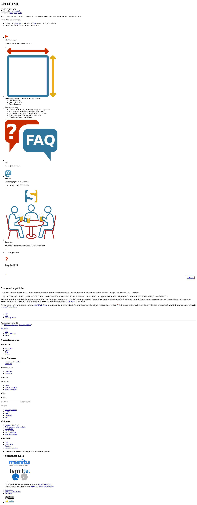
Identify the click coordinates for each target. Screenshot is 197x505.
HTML (7, 412)
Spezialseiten (9, 429)
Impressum (8, 493)
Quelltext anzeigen (11, 387)
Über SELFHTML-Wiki (13, 492)
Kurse (34, 23)
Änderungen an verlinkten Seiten (15, 427)
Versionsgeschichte (11, 389)
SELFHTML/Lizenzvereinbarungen (42, 486)
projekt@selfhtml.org (9, 307)
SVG (6, 417)
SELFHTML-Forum (40, 305)
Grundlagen (18, 23)
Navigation (13, 13)
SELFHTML (9, 348)
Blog (6, 352)
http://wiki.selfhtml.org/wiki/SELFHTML (17, 325)
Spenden (8, 446)
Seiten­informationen (11, 434)
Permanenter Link (11, 432)
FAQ (6, 314)
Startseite (16, 11)
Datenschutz (9, 490)
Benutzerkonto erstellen (12, 362)
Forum (7, 350)
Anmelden (8, 364)
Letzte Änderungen (11, 448)
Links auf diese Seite (11, 425)
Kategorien (4, 328)
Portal (7, 335)
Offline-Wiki (9, 444)
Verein (7, 354)
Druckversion (9, 431)
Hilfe (6, 316)
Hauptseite (8, 372)
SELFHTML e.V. (10, 334)
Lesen (7, 386)
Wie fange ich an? (11, 317)
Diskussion (8, 373)
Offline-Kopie (70, 301)
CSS (6, 413)
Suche (20, 13)
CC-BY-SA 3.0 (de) (44, 484)
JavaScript (8, 415)
